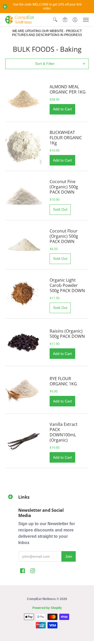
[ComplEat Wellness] (19, 19)
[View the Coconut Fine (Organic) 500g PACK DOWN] (23, 195)
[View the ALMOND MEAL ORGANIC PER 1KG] (23, 98)
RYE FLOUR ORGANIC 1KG (63, 381)
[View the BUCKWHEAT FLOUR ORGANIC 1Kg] (23, 146)
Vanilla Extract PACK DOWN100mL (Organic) (64, 432)
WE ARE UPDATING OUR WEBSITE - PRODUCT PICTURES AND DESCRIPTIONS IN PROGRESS (47, 33)
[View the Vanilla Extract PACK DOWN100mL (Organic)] (23, 440)
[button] (5, 6)
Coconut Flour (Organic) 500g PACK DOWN (64, 236)
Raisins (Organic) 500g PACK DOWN (67, 333)
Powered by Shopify (47, 608)
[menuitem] (55, 19)
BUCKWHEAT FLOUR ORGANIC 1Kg (66, 138)
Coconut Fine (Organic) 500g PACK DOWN (64, 187)
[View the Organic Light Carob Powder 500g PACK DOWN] (23, 294)
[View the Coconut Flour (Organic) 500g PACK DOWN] (23, 244)
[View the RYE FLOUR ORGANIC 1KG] (23, 389)
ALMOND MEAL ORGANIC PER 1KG (68, 89)
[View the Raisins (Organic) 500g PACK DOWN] (23, 342)
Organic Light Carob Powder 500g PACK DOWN (67, 285)
